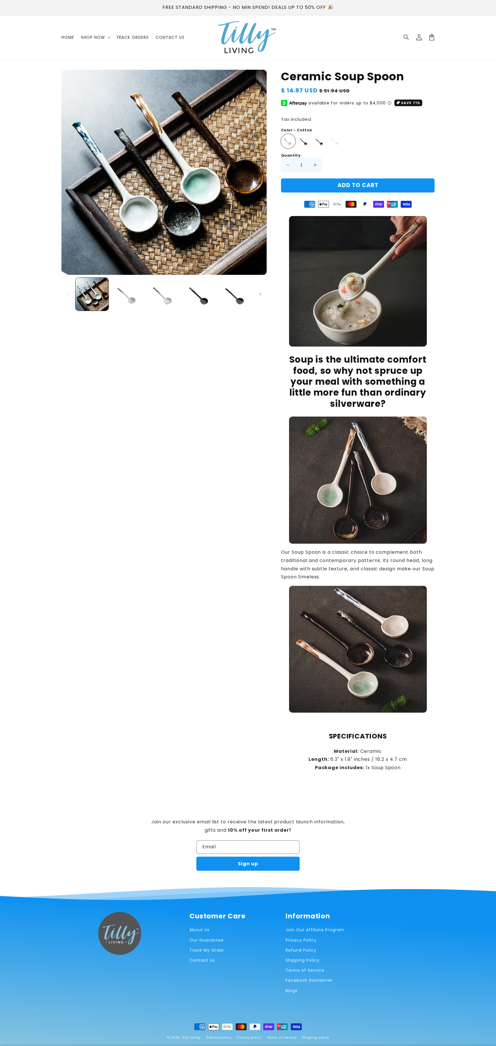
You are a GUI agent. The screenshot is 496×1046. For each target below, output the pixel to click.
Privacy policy (249, 1037)
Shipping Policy (302, 960)
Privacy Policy (301, 940)
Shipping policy (316, 1037)
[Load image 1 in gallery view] (91, 294)
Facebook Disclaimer (309, 980)
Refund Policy (301, 950)
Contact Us (202, 960)
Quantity (291, 155)
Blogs (291, 990)
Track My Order (206, 950)
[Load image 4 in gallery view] (199, 294)
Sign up (248, 863)
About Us (199, 930)
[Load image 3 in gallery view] (164, 294)
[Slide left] (67, 294)
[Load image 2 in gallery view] (127, 294)
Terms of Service (305, 970)
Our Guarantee (206, 940)
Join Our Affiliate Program (315, 930)
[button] (406, 37)
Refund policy (219, 1037)
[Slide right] (260, 294)
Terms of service (282, 1037)
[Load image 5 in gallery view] (236, 294)
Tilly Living (191, 1037)
